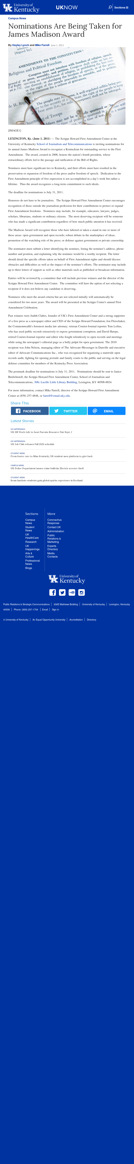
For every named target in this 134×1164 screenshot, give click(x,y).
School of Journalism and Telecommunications (64, 144)
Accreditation (76, 619)
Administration (55, 531)
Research (31, 542)
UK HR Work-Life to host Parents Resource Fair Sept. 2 (41, 432)
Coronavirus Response (54, 521)
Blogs (28, 568)
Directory (91, 619)
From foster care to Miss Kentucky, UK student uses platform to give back (51, 456)
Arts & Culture (29, 554)
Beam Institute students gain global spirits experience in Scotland (47, 480)
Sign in (55, 609)
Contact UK (54, 527)
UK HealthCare (32, 536)
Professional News (32, 562)
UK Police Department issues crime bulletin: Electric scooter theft (47, 468)
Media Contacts (52, 554)
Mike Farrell (42, 45)
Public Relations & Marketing (54, 538)
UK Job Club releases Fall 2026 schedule (32, 444)
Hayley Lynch (20, 45)
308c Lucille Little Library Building (55, 382)
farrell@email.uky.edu (56, 395)
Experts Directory (52, 547)
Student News (29, 528)
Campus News (17, 18)
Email (45, 609)
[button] (121, 7)
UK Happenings (32, 547)
